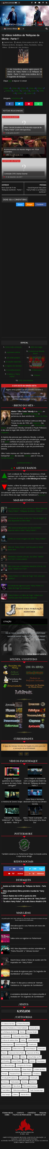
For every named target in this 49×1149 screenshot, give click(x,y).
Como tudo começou (13, 347)
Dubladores (6, 1049)
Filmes (26, 45)
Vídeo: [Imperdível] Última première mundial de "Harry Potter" (22, 892)
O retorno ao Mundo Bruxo (36, 352)
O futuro (37, 375)
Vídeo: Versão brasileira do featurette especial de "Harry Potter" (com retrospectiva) (23, 128)
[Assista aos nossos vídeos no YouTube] (39, 2)
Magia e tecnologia (36, 357)
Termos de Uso (40, 1115)
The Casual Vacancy (29, 1086)
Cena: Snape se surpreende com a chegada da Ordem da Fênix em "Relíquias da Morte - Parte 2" (35, 782)
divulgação (19, 45)
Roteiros (33, 1082)
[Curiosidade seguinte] (26, 754)
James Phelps (16, 1061)
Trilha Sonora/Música (20, 1090)
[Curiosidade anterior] (20, 754)
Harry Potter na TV (34, 1057)
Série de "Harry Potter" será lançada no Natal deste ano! (25, 548)
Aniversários (34, 1028)
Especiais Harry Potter (16, 1053)
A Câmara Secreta (8, 1024)
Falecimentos (6, 1057)
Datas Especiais (7, 1045)
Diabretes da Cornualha (32, 396)
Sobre (7, 1115)
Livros (32, 1061)
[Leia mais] (4, 481)
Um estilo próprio (13, 357)
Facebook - (41, 204)
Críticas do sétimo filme (10, 1040)
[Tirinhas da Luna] (12, 679)
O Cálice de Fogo (8, 1065)
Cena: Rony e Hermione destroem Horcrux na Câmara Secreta (34, 801)
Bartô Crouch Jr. (24, 425)
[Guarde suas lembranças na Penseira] (35, 667)
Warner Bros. (25, 1094)
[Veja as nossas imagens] (43, 2)
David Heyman (21, 1045)
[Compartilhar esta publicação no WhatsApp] (38, 104)
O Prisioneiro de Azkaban (11, 1069)
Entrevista (41, 1049)
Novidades (33, 45)
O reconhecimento (13, 370)
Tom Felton (6, 1090)
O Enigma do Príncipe (24, 1065)
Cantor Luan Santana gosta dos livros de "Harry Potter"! (23, 898)
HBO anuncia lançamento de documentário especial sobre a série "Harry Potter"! (24, 529)
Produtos (37, 1074)
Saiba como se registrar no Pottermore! (25, 938)
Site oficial (16, 1086)
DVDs (23, 1040)
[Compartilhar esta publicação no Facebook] (10, 104)
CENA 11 (20, 93)
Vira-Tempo (6, 1094)
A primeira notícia (13, 352)
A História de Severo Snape (11, 801)
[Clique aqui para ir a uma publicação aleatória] (24, 610)
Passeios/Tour (15, 1074)
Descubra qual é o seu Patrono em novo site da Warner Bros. (27, 927)
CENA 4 (32, 88)
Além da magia (36, 347)
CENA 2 (15, 88)
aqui (10, 81)
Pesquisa (42, 1113)
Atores (22, 1032)
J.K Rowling (5, 1061)
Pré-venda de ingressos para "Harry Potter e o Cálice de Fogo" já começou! (26, 586)
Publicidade (15, 1082)
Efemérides (7, 139)
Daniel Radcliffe (33, 1040)
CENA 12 (30, 93)
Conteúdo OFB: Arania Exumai (15, 174)
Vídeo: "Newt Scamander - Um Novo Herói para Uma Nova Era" (35, 820)
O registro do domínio (13, 366)
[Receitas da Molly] (12, 667)
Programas (24, 1078)
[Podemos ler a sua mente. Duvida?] (35, 672)
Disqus (20, 204)
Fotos (23, 1057)
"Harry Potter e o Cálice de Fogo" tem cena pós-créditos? (26, 577)
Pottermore (27, 1074)
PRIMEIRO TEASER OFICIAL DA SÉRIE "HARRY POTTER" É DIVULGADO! (25, 558)
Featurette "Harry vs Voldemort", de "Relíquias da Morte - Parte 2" (12, 820)
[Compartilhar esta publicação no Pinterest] (29, 104)
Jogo (25, 1061)
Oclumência (15, 98)
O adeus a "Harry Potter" (13, 375)
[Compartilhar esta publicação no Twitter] (19, 104)
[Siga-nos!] (35, 2)
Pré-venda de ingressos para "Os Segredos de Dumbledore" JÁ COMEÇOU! (28, 972)
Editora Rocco (18, 1049)
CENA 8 (25, 91)
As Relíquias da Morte (11, 117)
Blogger (29, 204)
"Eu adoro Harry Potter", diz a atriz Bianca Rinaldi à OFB (23, 901)
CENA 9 (34, 91)
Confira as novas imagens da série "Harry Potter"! (27, 539)
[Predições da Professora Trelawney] (35, 679)
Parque (4, 1074)
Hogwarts (36, 423)
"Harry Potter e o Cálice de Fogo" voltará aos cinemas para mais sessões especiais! (25, 596)
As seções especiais (13, 362)
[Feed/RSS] (46, 2)
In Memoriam (37, 370)
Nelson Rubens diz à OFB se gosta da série (18, 896)
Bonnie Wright (32, 1032)
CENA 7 (17, 91)
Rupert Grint (6, 1086)
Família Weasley (7, 458)
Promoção (34, 1078)
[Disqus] (24, 240)
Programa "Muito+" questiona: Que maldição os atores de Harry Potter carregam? (12, 782)
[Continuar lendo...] (24, 463)
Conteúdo (32, 1113)
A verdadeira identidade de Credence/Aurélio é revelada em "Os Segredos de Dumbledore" (28, 995)
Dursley (27, 456)
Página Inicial (7, 1113)
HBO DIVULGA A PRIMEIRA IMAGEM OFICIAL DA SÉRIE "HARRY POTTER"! (27, 567)
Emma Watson (30, 1049)
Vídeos (4, 47)
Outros (40, 45)
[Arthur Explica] (12, 672)
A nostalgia (36, 366)
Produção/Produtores (9, 1078)
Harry (12, 456)
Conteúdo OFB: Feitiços (11, 161)
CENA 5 (40, 88)
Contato (20, 1113)
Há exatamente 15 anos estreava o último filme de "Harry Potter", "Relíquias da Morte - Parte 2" (27, 509)
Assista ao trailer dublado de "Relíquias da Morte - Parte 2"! (23, 887)
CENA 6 (8, 91)
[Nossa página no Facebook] (32, 2)
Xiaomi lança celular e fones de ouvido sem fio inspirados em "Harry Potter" (28, 961)
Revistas (24, 1082)
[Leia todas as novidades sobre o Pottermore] (24, 692)
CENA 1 (6, 88)
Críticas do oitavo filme (21, 1036)
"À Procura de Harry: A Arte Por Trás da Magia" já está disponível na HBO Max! (27, 519)
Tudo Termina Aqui (36, 1090)
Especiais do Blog (33, 1053)
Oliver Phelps (26, 1069)
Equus (4, 1053)
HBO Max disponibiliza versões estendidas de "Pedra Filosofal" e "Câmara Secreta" (27, 949)
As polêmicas (37, 362)
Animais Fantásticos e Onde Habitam (14, 1028)
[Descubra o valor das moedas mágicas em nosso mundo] (36, 686)
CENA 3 (23, 88)
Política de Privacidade (22, 1115)
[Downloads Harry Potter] (12, 686)
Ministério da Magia (30, 414)
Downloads (32, 1045)
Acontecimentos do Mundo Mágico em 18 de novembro (21, 150)
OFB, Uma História (25, 380)
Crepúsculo (6, 1036)
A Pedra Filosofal (23, 1024)
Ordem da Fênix (41, 416)
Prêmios (5, 1082)
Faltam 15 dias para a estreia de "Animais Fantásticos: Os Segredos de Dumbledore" (26, 984)
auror (40, 411)
